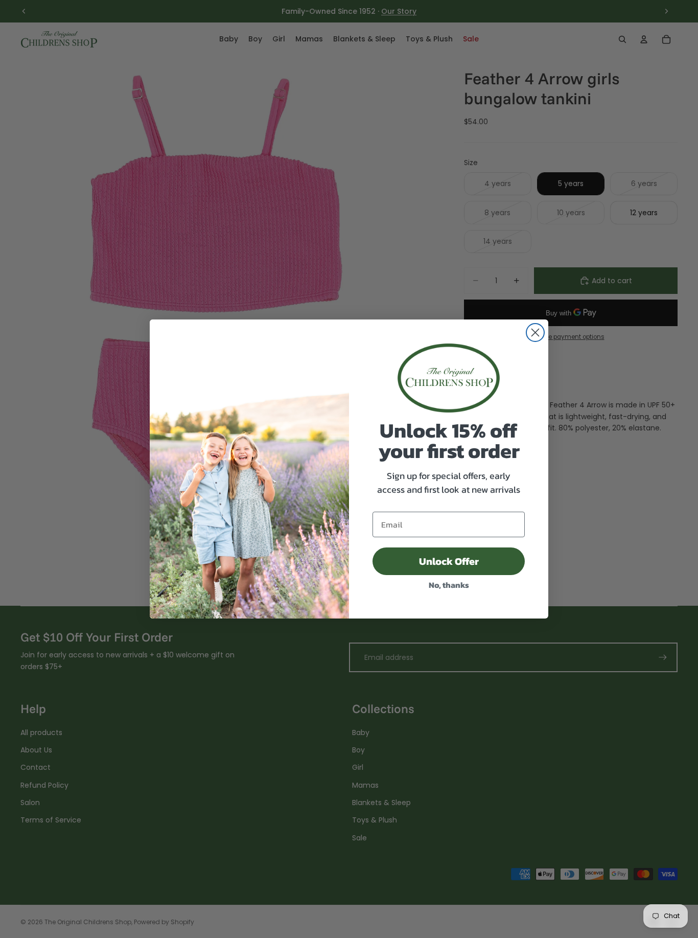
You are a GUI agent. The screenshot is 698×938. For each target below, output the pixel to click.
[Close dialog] (535, 332)
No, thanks (449, 585)
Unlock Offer (449, 561)
